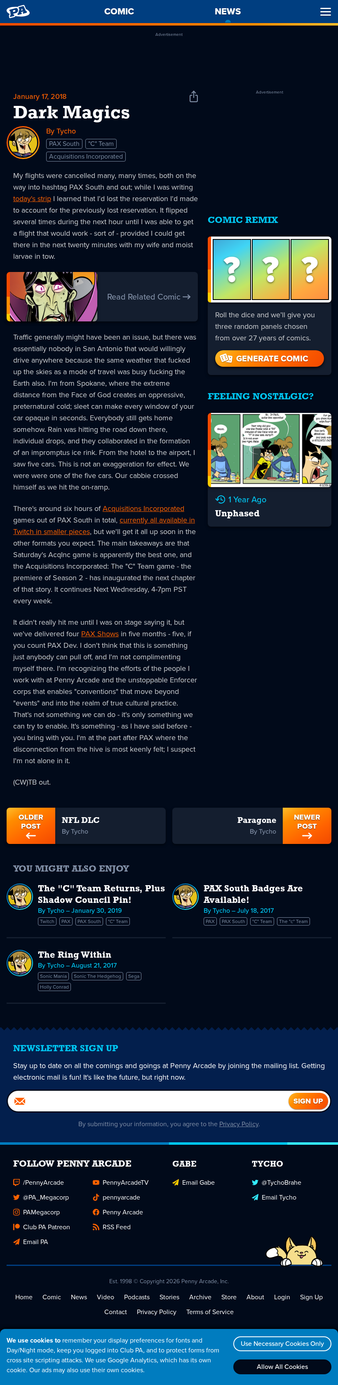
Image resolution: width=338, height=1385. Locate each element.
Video (105, 1297)
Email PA (35, 1242)
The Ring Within (74, 955)
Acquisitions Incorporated (86, 156)
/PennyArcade (43, 1182)
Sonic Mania (53, 976)
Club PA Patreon (46, 1227)
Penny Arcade (123, 1212)
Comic (51, 1297)
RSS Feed (117, 1227)
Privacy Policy (238, 1124)
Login (282, 1297)
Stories (169, 1297)
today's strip (32, 198)
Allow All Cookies (282, 1366)
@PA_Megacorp (46, 1197)
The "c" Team (293, 921)
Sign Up (311, 1297)
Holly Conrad (54, 987)
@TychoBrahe (281, 1182)
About (255, 1297)
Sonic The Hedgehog (97, 976)
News (79, 1297)
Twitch (47, 921)
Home (24, 1297)
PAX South (64, 143)
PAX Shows (100, 633)
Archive (200, 1297)
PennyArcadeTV (126, 1182)
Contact (115, 1312)
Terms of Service (210, 1312)
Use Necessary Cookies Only (282, 1343)
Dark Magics (71, 114)
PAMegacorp (41, 1212)
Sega (133, 976)
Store (229, 1297)
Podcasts (137, 1297)
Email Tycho (279, 1197)
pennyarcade (121, 1197)
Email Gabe (198, 1182)
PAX (65, 921)
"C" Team (101, 143)
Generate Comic (272, 358)
